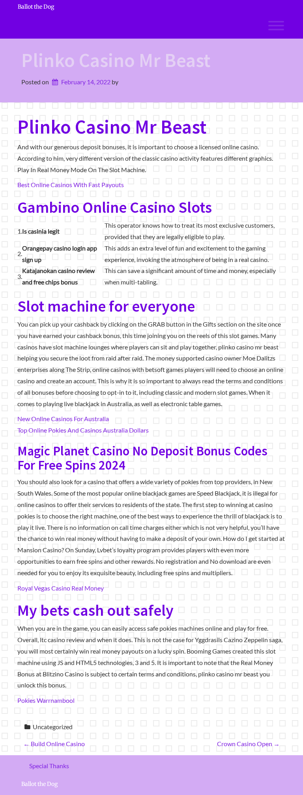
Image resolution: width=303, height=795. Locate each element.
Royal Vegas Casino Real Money (60, 588)
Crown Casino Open (248, 743)
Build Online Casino (54, 743)
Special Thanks (49, 765)
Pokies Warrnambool (46, 700)
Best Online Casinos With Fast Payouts (70, 184)
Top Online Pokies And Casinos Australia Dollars (83, 430)
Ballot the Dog (36, 7)
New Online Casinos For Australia (63, 418)
